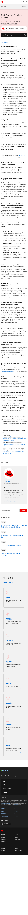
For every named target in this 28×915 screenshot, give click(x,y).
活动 (2, 836)
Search (23, 510)
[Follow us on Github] (4, 488)
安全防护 (9, 662)
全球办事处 (17, 836)
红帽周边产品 (17, 839)
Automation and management (9, 23)
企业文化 (3, 811)
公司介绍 (3, 808)
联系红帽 (3, 837)
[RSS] (25, 35)
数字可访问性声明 (18, 850)
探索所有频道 (7, 583)
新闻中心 (17, 808)
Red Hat (7, 27)
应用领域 (9, 725)
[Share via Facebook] (5, 35)
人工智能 (9, 619)
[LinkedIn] (2, 776)
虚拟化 (8, 746)
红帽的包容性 (3, 839)
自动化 (8, 597)
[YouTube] (5, 776)
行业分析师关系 (4, 816)
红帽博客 (3, 6)
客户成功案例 (4, 813)
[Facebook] (9, 776)
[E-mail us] (11, 35)
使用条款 (16, 848)
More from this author (10, 501)
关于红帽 (3, 834)
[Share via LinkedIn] (7, 35)
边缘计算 (9, 683)
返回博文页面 (5, 42)
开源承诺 (17, 811)
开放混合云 (9, 640)
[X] (12, 776)
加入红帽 (17, 816)
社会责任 (17, 813)
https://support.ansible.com (8, 371)
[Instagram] (16, 776)
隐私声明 (3, 848)
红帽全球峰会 (3, 841)
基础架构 (9, 703)
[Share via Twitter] (9, 35)
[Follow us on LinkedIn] (7, 488)
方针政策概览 (3, 850)
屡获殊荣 (16, 804)
